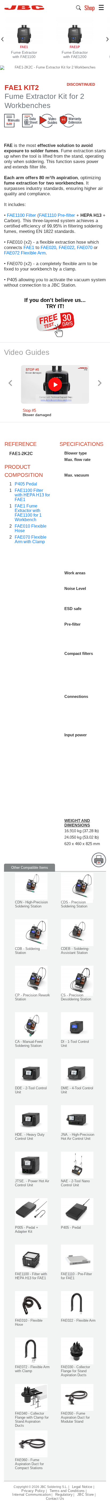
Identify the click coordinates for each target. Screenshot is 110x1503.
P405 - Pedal (71, 1228)
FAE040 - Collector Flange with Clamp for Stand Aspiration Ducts (32, 1419)
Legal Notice (82, 1487)
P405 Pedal (26, 484)
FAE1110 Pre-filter (57, 215)
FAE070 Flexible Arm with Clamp (30, 539)
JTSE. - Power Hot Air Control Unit (32, 1183)
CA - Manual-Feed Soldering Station (29, 1044)
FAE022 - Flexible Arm (78, 1320)
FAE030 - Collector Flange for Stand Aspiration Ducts (75, 1371)
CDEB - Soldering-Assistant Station (75, 951)
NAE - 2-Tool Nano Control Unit (75, 1183)
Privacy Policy (33, 1491)
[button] (78, 7)
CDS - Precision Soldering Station (74, 904)
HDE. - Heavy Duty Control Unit (30, 1137)
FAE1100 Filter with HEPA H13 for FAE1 (32, 495)
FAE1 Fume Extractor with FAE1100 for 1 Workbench (28, 513)
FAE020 (48, 247)
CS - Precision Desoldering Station (76, 997)
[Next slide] (99, 383)
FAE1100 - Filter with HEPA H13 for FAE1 (31, 1276)
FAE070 (84, 247)
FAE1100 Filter (21, 215)
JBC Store (85, 1495)
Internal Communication (31, 1495)
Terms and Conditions (67, 1491)
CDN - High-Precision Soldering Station (31, 904)
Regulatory (64, 1495)
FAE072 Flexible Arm (25, 252)
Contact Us (55, 1499)
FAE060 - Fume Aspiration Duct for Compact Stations (29, 1464)
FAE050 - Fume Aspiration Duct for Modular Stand (75, 1417)
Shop (89, 7)
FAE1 (28, 247)
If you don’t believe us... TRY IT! (55, 303)
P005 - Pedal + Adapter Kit (26, 1230)
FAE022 (66, 247)
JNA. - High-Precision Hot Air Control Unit (77, 1137)
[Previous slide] (10, 383)
